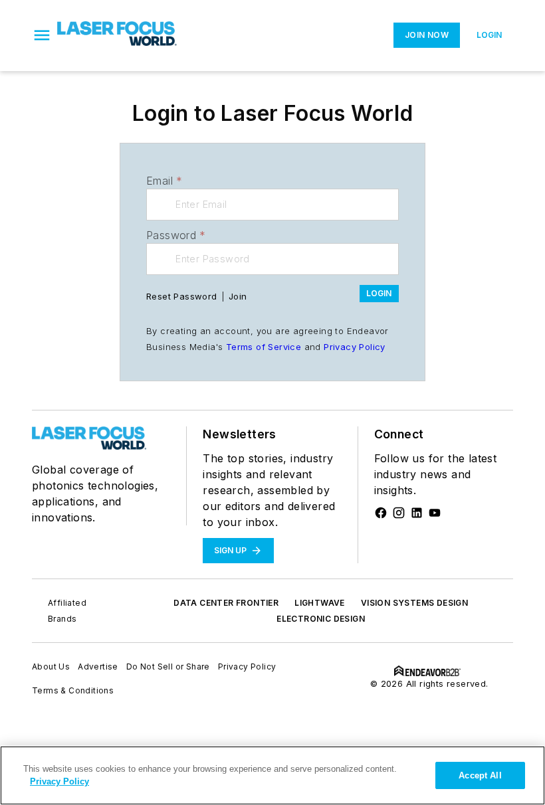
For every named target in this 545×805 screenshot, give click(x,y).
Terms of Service (263, 346)
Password (176, 235)
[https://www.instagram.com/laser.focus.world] (398, 512)
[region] (272, 775)
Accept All (480, 775)
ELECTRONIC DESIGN (320, 619)
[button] (42, 35)
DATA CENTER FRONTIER (225, 603)
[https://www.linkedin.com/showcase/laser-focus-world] (416, 512)
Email (164, 180)
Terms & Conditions (73, 690)
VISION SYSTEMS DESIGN (414, 603)
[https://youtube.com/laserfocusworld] (434, 512)
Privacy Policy (354, 346)
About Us (51, 666)
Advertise (98, 666)
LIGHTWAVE (319, 603)
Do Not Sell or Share (168, 666)
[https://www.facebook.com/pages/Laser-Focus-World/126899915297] (380, 512)
